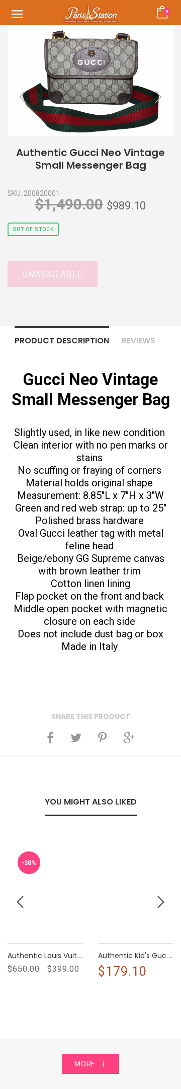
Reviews (138, 340)
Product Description (62, 340)
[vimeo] (102, 738)
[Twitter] (75, 738)
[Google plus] (128, 738)
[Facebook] (50, 738)
